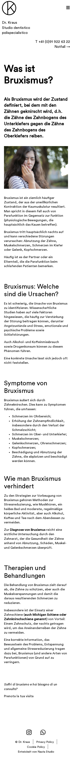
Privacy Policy (45, 742)
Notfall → (62, 46)
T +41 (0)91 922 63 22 (52, 41)
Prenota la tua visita (19, 696)
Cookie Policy (36, 747)
